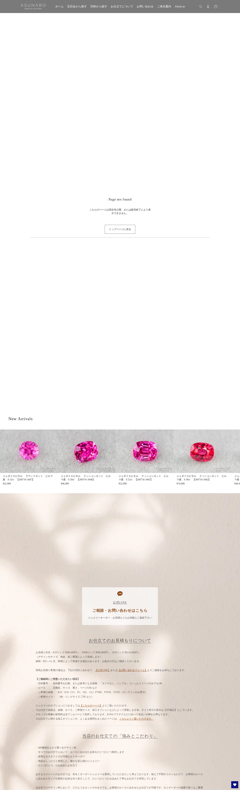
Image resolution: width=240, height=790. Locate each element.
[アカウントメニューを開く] (208, 6)
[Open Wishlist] (234, 784)
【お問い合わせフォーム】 (132, 670)
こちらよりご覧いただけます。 (136, 718)
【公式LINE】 (102, 670)
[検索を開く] (201, 6)
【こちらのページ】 (91, 705)
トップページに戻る (120, 229)
